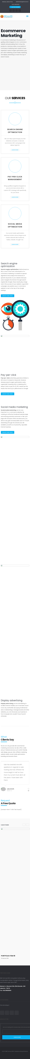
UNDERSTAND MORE (7, 295)
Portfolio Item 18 (8, 956)
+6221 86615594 (15, 4)
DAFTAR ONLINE (16, 7)
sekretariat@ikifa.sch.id (22, 1)
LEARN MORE (15, 150)
